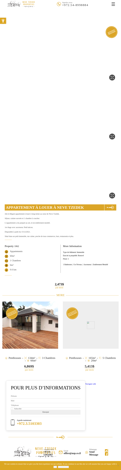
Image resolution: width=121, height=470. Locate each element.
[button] (3, 21)
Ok (55, 467)
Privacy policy (63, 467)
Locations (64, 9)
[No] (118, 465)
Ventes (55, 9)
